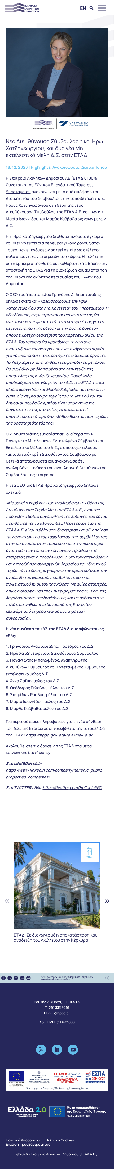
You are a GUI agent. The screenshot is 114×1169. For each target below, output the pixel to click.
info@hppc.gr (59, 1013)
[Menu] (102, 7)
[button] (107, 900)
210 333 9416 (59, 1007)
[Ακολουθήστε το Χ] (41, 1049)
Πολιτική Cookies (60, 1140)
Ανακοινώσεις (65, 167)
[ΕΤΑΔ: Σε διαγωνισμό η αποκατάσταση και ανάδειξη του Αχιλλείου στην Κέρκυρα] (57, 885)
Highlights (40, 167)
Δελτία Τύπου (94, 167)
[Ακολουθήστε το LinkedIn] (57, 1049)
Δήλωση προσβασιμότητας (28, 1144)
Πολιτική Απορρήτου (23, 1140)
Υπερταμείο (17, 191)
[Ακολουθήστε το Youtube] (72, 1049)
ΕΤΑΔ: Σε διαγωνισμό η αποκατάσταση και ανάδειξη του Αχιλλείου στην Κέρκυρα (55, 937)
